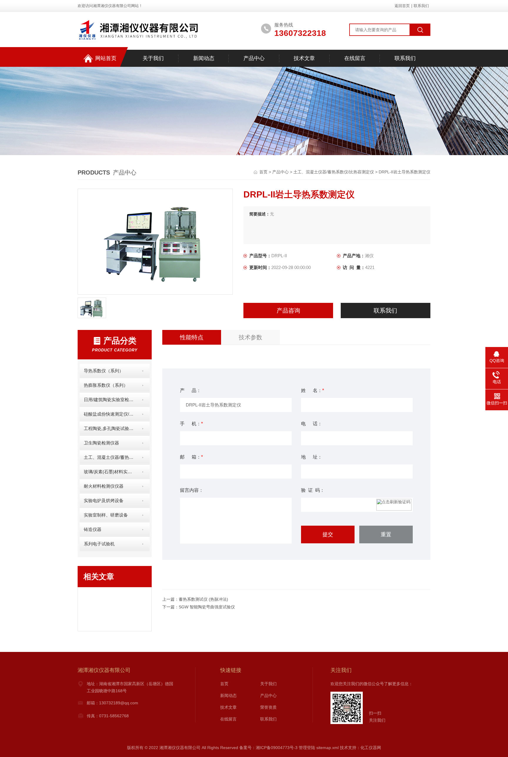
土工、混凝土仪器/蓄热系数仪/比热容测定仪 (333, 172)
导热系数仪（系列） (103, 370)
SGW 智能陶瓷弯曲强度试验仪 (207, 607)
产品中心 (254, 58)
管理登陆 (307, 747)
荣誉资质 (268, 707)
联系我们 (421, 6)
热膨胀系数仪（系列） (106, 385)
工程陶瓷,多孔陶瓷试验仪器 (110, 428)
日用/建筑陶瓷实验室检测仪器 (110, 399)
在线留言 (354, 58)
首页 (264, 172)
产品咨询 (288, 310)
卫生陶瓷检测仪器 (101, 442)
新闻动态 (203, 58)
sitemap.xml (327, 747)
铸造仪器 (92, 529)
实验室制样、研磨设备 (106, 514)
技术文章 (304, 58)
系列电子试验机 (99, 543)
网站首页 (105, 58)
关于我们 (153, 58)
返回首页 (402, 6)
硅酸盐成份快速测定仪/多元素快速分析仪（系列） (110, 413)
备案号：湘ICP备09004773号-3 (268, 747)
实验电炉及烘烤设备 (103, 500)
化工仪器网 (370, 747)
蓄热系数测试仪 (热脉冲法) (203, 599)
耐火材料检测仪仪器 (103, 486)
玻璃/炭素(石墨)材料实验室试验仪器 (110, 471)
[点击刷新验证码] (394, 505)
